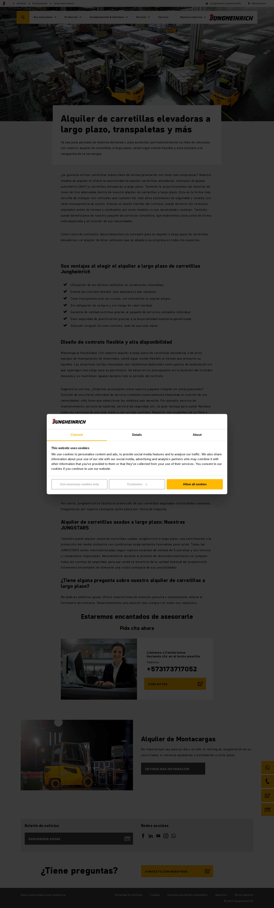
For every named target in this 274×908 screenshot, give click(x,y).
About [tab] (197, 435)
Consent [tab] (77, 435)
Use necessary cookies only (79, 484)
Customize (134, 484)
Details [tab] (137, 435)
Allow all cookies (195, 484)
